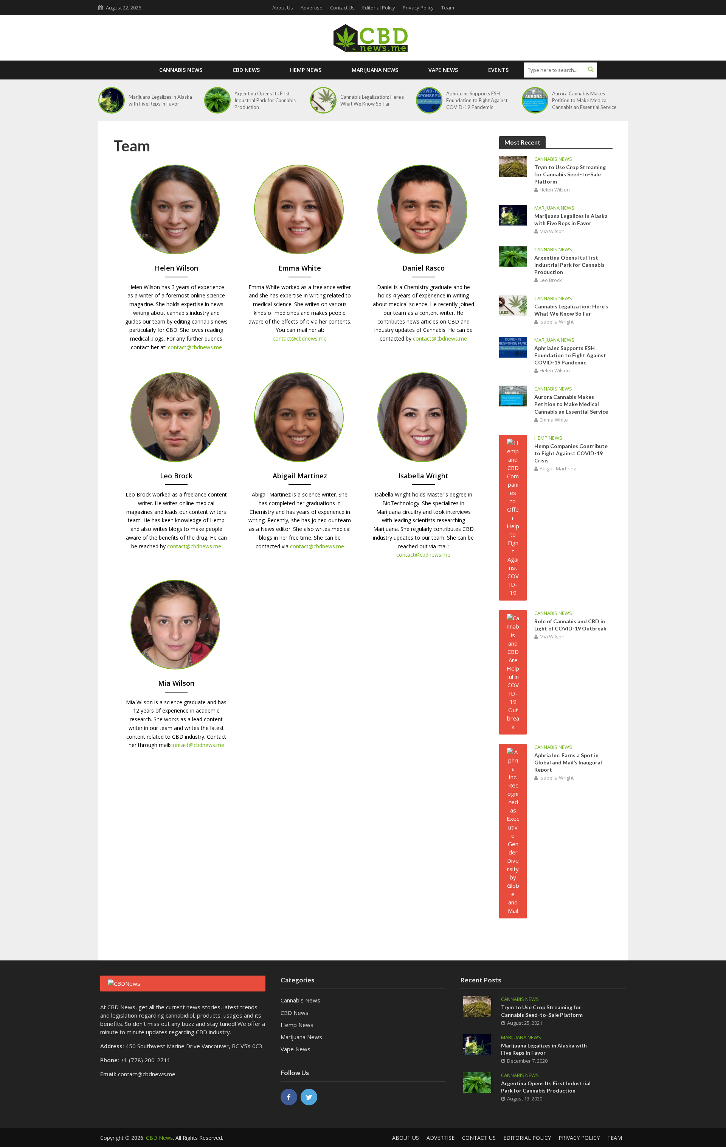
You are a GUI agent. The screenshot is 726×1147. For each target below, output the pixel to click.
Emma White (554, 419)
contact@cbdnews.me (195, 347)
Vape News (443, 69)
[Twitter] (309, 1097)
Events (498, 69)
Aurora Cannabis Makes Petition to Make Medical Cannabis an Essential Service (584, 100)
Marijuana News (375, 69)
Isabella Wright (557, 321)
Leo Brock (551, 280)
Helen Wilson (555, 189)
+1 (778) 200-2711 (146, 1060)
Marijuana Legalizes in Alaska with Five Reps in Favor (160, 100)
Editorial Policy (378, 7)
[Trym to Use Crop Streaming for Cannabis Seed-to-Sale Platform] (513, 165)
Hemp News (305, 69)
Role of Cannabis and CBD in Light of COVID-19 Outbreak (570, 625)
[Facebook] (289, 1097)
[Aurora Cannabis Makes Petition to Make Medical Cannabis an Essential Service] (535, 100)
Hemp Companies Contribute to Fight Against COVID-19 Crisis (571, 453)
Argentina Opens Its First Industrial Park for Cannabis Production (265, 100)
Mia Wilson (552, 231)
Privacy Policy (418, 7)
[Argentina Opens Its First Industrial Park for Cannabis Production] (217, 100)
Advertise (312, 7)
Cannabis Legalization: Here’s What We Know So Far (372, 100)
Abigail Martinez (558, 468)
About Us (282, 7)
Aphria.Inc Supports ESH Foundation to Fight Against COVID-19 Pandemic (476, 100)
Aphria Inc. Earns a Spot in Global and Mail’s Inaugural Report (568, 762)
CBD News (246, 69)
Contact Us (342, 7)
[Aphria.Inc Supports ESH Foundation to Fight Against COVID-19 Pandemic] (429, 100)
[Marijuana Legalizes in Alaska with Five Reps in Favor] (111, 100)
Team (447, 7)
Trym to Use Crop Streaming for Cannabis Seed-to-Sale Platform (570, 174)
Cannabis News (180, 69)
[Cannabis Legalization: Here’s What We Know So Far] (323, 100)
